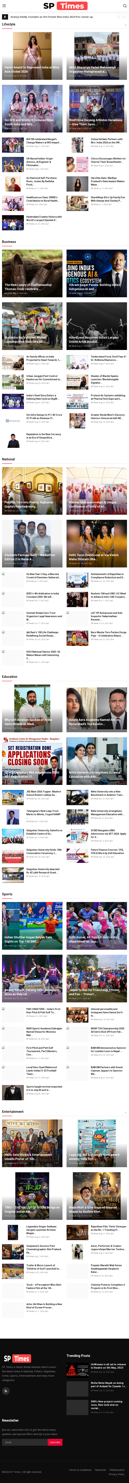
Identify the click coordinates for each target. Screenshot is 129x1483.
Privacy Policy (116, 1474)
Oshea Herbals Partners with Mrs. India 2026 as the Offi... (107, 141)
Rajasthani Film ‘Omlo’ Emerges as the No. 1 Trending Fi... (108, 1228)
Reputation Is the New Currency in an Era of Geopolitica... (43, 436)
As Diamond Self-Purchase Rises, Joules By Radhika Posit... (41, 181)
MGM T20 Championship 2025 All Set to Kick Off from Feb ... (107, 1030)
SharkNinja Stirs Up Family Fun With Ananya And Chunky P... (108, 199)
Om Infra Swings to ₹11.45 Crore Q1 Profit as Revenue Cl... (44, 417)
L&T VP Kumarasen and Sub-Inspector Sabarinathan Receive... (107, 616)
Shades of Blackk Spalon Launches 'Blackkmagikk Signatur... (105, 379)
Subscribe (55, 1442)
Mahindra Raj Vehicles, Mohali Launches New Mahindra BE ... (26, 339)
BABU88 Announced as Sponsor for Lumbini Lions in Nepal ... (108, 1050)
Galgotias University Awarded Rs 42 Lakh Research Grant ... (42, 871)
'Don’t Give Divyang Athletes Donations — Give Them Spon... (95, 122)
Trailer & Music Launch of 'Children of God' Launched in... (43, 1267)
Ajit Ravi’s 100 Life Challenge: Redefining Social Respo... (42, 634)
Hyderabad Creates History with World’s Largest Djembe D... (44, 218)
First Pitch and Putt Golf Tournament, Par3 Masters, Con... (41, 1051)
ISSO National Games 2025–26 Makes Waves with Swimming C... (43, 655)
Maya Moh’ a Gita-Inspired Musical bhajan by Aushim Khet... (93, 1209)
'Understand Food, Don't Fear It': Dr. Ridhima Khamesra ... (109, 358)
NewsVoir (100, 1469)
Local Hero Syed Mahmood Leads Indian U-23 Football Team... (41, 1070)
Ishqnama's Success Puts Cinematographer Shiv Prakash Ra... (43, 1249)
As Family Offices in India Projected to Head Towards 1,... (44, 358)
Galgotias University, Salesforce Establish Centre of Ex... (44, 832)
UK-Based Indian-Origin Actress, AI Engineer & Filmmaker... (39, 162)
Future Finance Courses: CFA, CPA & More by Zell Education (107, 851)
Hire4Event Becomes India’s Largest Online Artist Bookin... (94, 339)
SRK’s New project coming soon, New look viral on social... (106, 1405)
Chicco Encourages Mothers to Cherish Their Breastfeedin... (108, 160)
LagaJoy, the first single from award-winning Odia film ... (94, 1157)
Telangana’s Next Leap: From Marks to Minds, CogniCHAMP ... (43, 814)
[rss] (6, 1391)
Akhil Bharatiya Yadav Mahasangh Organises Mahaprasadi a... (92, 69)
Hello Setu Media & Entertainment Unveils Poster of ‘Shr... (28, 1157)
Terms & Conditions (80, 1469)
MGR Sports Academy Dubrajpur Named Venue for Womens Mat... (44, 1032)
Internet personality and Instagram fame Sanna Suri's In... (107, 1012)
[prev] (119, 17)
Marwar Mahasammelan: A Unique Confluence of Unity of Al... (92, 504)
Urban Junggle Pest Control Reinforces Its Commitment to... (44, 378)
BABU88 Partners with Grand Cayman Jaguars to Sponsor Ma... (107, 1070)
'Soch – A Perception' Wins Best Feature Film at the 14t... (43, 1286)
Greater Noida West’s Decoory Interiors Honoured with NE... (108, 417)
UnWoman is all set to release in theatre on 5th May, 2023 (108, 1366)
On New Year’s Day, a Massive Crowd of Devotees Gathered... (43, 576)
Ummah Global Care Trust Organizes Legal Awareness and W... (44, 616)
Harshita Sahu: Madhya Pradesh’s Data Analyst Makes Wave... (108, 181)
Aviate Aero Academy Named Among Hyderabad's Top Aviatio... (95, 722)
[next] (124, 17)
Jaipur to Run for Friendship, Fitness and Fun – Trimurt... (94, 992)
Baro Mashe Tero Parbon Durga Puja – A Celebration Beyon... (108, 634)
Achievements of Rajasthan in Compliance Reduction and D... (108, 576)
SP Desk (8, 75)
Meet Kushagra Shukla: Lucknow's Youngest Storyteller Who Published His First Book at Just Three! (57, 16)
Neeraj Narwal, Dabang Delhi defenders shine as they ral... (32, 992)
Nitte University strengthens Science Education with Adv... (94, 774)
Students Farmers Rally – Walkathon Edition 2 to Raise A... (30, 557)
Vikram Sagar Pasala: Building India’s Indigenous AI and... (94, 287)
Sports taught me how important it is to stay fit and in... (44, 1088)
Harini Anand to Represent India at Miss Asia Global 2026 (32, 69)
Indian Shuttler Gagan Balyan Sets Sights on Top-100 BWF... (28, 939)
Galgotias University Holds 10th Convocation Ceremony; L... (44, 851)
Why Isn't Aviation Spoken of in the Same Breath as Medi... (28, 722)
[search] (125, 6)
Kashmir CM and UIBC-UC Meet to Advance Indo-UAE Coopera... (109, 595)
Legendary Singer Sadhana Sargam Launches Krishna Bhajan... (41, 1230)
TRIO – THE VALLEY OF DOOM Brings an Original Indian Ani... (32, 1209)
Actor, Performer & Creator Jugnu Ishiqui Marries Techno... (108, 1248)
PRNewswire (116, 1469)
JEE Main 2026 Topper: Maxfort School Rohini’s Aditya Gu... (43, 793)
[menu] (4, 6)
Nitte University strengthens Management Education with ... (108, 813)
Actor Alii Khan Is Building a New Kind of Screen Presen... (44, 1306)
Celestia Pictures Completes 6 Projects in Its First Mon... (108, 1286)
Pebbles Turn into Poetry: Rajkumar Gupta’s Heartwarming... (29, 504)
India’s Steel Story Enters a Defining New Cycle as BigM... (42, 397)
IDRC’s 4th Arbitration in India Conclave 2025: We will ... (42, 595)
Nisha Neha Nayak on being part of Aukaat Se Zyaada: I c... (109, 1384)
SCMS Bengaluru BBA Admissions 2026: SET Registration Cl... (32, 774)
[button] (125, 25)
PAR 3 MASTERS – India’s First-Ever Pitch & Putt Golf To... (43, 1011)
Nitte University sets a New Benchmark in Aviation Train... (107, 793)
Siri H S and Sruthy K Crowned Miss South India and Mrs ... (29, 122)
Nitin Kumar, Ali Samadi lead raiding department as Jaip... (94, 939)
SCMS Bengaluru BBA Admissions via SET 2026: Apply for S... (108, 833)
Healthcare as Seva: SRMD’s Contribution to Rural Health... (42, 199)
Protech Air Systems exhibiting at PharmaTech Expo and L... (108, 397)
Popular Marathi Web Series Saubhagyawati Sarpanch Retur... (106, 1268)
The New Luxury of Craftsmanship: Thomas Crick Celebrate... (28, 287)
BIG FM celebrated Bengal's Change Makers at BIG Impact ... (44, 141)
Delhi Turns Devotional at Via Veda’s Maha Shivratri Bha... (94, 557)
